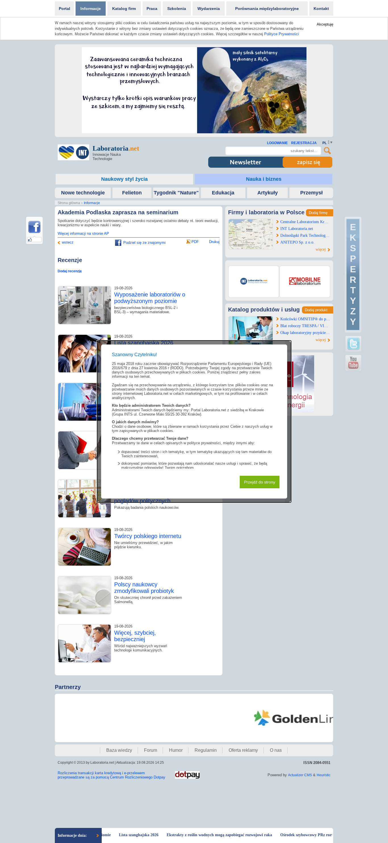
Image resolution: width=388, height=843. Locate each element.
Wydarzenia (208, 8)
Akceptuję (325, 24)
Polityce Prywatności (281, 34)
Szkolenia (176, 8)
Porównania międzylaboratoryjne (267, 8)
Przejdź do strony (259, 482)
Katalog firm (124, 8)
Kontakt (321, 8)
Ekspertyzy (353, 274)
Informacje (90, 8)
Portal (64, 8)
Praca (152, 8)
